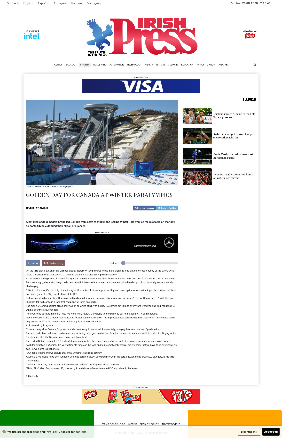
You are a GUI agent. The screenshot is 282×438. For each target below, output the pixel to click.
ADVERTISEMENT (171, 424)
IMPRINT (132, 424)
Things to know (206, 65)
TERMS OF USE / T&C (113, 424)
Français (60, 3)
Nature (160, 65)
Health (149, 65)
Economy (71, 65)
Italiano (76, 3)
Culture (173, 65)
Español (43, 3)
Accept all (271, 431)
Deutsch (13, 3)
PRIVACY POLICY (149, 424)
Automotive (117, 65)
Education (187, 65)
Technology (134, 65)
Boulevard (99, 65)
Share (145, 208)
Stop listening (55, 263)
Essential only (249, 431)
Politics (58, 65)
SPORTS (30, 207)
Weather (224, 65)
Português (94, 3)
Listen (34, 263)
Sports (85, 65)
